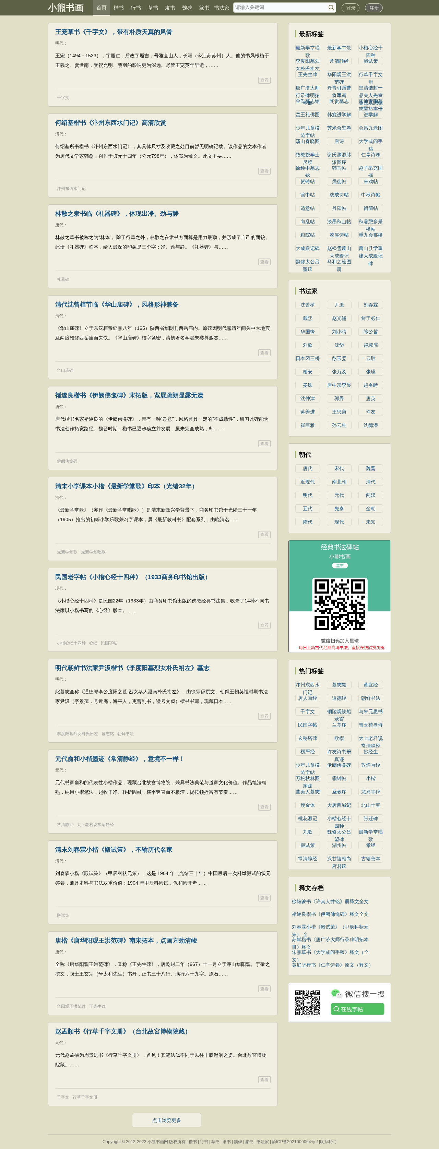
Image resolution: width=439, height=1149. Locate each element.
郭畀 (339, 398)
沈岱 (339, 345)
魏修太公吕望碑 (308, 262)
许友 (371, 412)
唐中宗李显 (339, 385)
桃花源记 (307, 818)
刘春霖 (371, 305)
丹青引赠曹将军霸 (339, 88)
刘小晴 (339, 331)
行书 (136, 8)
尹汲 (339, 305)
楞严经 (307, 751)
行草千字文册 (85, 1097)
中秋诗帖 (370, 195)
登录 (351, 8)
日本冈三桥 (308, 358)
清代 (371, 481)
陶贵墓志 (339, 101)
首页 (101, 7)
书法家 (221, 8)
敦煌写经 (370, 765)
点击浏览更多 (166, 1120)
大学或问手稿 (371, 142)
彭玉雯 (339, 358)
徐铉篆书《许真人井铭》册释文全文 (330, 901)
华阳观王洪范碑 (71, 1006)
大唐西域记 (339, 805)
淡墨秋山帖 (339, 221)
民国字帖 (109, 643)
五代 (307, 508)
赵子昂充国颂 (371, 168)
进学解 (371, 114)
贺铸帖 (307, 181)
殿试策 (63, 915)
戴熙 (307, 318)
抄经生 (371, 751)
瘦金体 (307, 805)
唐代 (307, 468)
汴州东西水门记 (71, 188)
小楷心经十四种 (71, 643)
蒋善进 (307, 412)
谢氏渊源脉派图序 (339, 155)
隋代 (307, 522)
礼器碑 (63, 279)
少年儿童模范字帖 (308, 128)
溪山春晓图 (308, 141)
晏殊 (307, 385)
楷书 (119, 8)
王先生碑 (97, 1006)
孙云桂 (339, 425)
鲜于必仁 (370, 318)
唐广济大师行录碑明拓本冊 (308, 88)
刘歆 (307, 345)
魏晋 (371, 468)
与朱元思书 (371, 711)
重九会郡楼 (371, 235)
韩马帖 (339, 168)
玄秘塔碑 (307, 738)
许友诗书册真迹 (339, 752)
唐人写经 (307, 698)
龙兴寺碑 (370, 791)
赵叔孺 (371, 345)
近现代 (307, 481)
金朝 (371, 508)
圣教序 (339, 791)
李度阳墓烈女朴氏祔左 (77, 733)
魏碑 (187, 8)
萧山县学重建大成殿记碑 (371, 249)
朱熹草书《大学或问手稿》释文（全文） (330, 952)
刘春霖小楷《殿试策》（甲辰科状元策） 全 (330, 927)
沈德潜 (371, 425)
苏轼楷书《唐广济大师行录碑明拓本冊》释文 (330, 940)
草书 (153, 8)
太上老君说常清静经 (95, 824)
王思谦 (339, 412)
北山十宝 (370, 805)
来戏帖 (371, 181)
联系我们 (328, 1141)
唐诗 (339, 141)
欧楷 (339, 738)
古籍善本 (370, 858)
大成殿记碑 (308, 248)
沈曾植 (307, 305)
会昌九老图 (371, 128)
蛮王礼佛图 (308, 114)
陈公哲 (371, 331)
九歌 (307, 832)
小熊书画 (66, 7)
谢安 (307, 371)
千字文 (63, 97)
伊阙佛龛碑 (67, 461)
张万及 (339, 371)
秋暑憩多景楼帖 (371, 222)
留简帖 (371, 208)
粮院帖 (307, 235)
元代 (339, 495)
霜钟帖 (339, 778)
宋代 (339, 468)
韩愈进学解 (339, 114)
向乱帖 (307, 221)
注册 (374, 8)
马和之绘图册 (339, 262)
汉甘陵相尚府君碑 (339, 859)
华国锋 (307, 331)
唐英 (371, 398)
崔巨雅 (307, 425)
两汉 (371, 495)
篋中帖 (307, 195)
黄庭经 (371, 684)
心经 (93, 643)
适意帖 (307, 208)
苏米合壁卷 (339, 128)
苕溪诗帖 (339, 235)
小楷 (371, 778)
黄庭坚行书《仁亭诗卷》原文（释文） (332, 965)
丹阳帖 (339, 208)
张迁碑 (371, 818)
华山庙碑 (65, 370)
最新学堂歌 (67, 552)
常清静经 (65, 824)
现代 (339, 522)
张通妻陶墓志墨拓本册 (371, 101)
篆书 (204, 8)
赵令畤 (371, 385)
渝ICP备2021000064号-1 (295, 1141)
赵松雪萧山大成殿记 (339, 249)
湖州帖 (339, 845)
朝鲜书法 (125, 733)
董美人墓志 (308, 791)
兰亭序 (339, 725)
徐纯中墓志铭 (308, 168)
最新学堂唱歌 (93, 552)
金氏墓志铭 (308, 101)
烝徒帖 (339, 181)
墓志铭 (108, 733)
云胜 (371, 358)
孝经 (371, 845)
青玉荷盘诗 (371, 725)
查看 (264, 80)
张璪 (371, 371)
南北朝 (339, 481)
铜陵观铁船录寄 (339, 712)
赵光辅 (339, 318)
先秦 (339, 508)
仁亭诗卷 (370, 154)
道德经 (339, 698)
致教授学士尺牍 (308, 155)
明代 (307, 495)
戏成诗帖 (339, 195)
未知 (371, 522)
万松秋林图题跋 (308, 779)
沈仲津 (307, 398)
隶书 (170, 8)
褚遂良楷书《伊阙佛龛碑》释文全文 (330, 914)
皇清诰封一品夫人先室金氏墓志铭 (371, 88)
